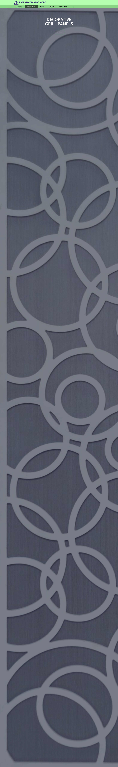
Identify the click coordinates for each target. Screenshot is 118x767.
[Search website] (73, 6)
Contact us (59, 27)
